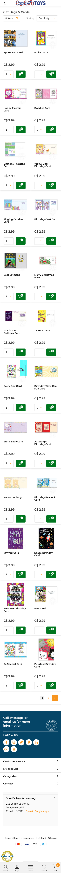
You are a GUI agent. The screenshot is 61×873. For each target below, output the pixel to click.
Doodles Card (42, 108)
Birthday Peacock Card (44, 498)
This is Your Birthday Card (12, 332)
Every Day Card (13, 386)
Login (17, 871)
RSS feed (41, 838)
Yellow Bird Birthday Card (42, 165)
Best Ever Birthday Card (15, 610)
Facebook (6, 742)
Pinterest (29, 742)
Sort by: (30, 18)
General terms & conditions (19, 838)
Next (55, 698)
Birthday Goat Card (45, 219)
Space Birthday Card (43, 554)
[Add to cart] (21, 74)
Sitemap (52, 838)
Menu (30, 871)
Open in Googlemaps (37, 811)
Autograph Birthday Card (42, 443)
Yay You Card (11, 552)
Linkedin (36, 742)
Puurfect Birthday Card (45, 665)
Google (6, 749)
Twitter (21, 742)
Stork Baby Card (13, 441)
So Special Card (13, 664)
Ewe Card (40, 608)
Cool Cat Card (12, 274)
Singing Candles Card (13, 220)
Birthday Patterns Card (14, 165)
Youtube (14, 749)
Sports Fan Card (13, 52)
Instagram (14, 742)
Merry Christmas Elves (44, 276)
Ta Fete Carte (42, 330)
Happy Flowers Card (12, 109)
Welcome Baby (13, 497)
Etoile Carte (41, 52)
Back (4, 3)
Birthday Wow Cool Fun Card (45, 387)
